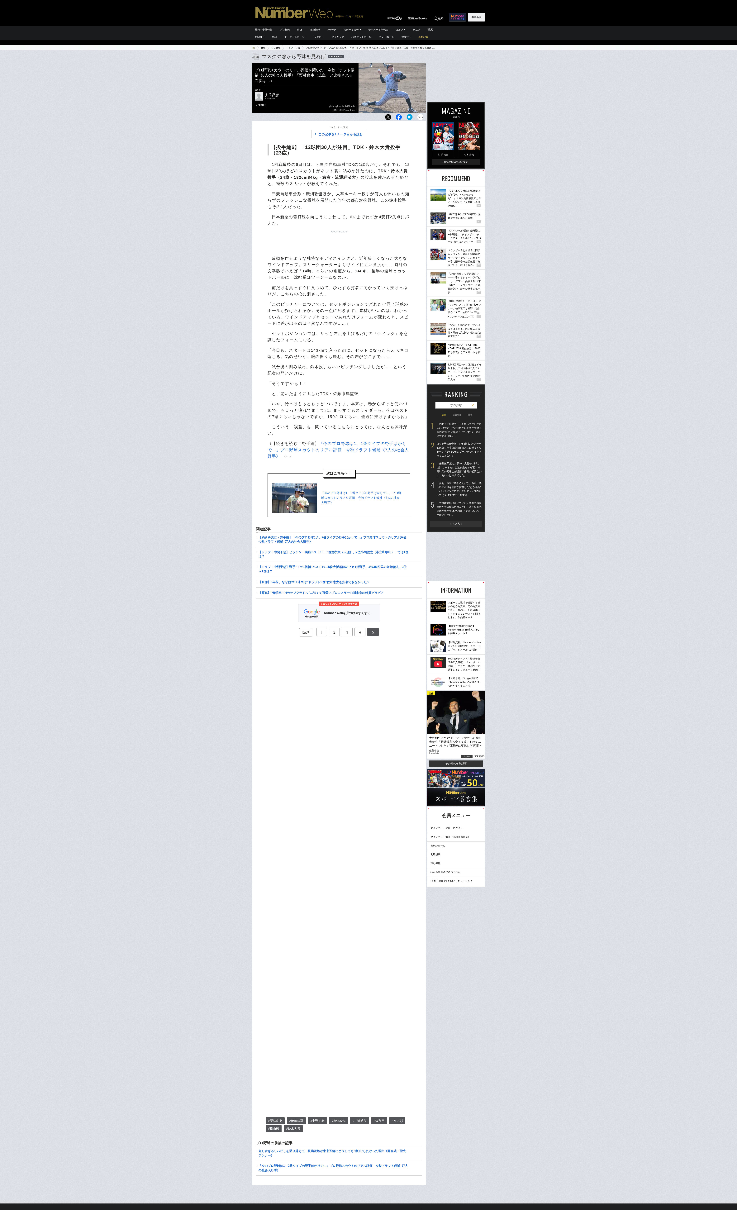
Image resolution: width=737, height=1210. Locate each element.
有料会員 (477, 17)
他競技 (405, 37)
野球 (263, 47)
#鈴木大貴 (293, 1128)
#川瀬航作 (360, 1120)
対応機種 (435, 863)
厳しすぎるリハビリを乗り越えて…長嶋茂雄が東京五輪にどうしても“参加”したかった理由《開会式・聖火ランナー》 (332, 1153)
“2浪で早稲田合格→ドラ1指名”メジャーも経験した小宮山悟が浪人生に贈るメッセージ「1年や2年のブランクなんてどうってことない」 (459, 449)
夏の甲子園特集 (263, 29)
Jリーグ (331, 29)
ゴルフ (399, 29)
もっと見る (456, 523)
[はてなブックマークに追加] (410, 118)
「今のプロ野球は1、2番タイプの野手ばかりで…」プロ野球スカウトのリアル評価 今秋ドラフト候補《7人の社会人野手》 (338, 450)
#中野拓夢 (317, 1120)
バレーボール (386, 37)
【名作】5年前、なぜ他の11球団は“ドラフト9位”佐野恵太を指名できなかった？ (314, 582)
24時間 (457, 415)
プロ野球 (285, 29)
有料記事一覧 (437, 845)
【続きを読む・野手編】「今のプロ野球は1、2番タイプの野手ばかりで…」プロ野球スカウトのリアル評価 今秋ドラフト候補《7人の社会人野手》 (334, 539)
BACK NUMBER (337, 56)
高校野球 (315, 29)
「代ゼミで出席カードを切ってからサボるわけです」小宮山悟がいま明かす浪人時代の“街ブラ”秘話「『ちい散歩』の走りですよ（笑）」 (459, 429)
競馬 (430, 29)
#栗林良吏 (275, 1120)
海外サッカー (351, 29)
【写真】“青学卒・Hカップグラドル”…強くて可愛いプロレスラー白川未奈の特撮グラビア (321, 592)
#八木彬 (397, 1120)
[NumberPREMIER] (457, 17)
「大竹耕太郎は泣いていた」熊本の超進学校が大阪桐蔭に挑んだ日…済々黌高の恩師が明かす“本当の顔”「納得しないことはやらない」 (459, 509)
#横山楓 (273, 1128)
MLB (299, 29)
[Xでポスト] (388, 118)
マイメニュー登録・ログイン (446, 828)
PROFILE (262, 105)
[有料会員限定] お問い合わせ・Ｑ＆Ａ (451, 880)
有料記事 (423, 37)
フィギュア (337, 37)
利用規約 (435, 854)
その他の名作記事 (456, 763)
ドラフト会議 (293, 47)
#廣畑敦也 (338, 1120)
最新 (443, 415)
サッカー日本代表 (378, 29)
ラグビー (319, 37)
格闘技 (258, 37)
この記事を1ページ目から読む (340, 134)
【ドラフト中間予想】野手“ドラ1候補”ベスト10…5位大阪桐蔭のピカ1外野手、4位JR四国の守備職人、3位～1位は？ (333, 569)
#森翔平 (379, 1120)
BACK (305, 632)
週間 (470, 415)
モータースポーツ (294, 37)
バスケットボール (361, 37)
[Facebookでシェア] (399, 118)
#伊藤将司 (296, 1120)
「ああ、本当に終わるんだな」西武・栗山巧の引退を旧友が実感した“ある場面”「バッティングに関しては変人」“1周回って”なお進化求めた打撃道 (459, 489)
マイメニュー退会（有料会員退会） (450, 837)
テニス (416, 29)
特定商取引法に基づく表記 (445, 872)
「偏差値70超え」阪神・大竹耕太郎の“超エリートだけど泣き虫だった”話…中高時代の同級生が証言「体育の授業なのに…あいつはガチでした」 (459, 469)
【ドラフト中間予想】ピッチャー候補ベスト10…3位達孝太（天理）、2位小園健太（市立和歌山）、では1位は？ (333, 554)
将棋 (274, 37)
